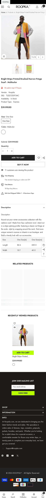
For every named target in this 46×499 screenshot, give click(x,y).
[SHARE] (43, 158)
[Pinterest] (2, 455)
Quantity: (5, 146)
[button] (39, 57)
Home (3, 12)
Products (10, 12)
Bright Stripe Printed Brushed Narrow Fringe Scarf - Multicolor (21, 356)
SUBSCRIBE (23, 393)
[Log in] (37, 7)
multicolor (13, 364)
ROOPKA (6, 2)
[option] (23, 37)
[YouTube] (12, 455)
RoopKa (12, 92)
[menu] (2, 6)
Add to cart (18, 157)
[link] (11, 300)
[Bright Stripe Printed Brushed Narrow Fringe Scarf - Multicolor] (23, 335)
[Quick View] (14, 327)
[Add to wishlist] (39, 158)
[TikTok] (7, 455)
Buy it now (23, 164)
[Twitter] (17, 455)
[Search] (8, 7)
